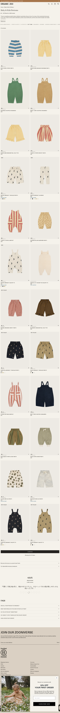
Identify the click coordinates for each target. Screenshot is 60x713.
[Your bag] (55, 4)
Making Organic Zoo (34, 664)
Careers (32, 669)
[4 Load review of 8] (29, 592)
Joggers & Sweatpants (51, 24)
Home (2, 7)
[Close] (59, 1)
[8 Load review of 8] (39, 592)
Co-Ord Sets (23, 24)
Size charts (3, 669)
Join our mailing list (5, 671)
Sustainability (33, 666)
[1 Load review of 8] (21, 592)
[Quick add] (29, 66)
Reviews (32, 673)
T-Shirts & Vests (15, 24)
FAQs (2, 664)
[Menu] (58, 4)
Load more (30, 551)
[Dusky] (4, 198)
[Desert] (34, 198)
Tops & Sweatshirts (5, 24)
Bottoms (30, 24)
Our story (32, 662)
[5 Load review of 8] (31, 592)
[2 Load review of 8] (23, 592)
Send (58, 642)
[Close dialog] (56, 678)
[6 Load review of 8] (34, 592)
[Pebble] (37, 198)
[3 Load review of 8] (26, 592)
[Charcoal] (2, 198)
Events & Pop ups (34, 667)
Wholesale (3, 667)
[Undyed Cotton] (4, 372)
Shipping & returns (5, 662)
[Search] (49, 4)
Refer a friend (4, 673)
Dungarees (36, 24)
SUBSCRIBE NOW (44, 704)
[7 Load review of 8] (36, 592)
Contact (2, 666)
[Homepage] (24, 4)
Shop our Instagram (34, 671)
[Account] (52, 4)
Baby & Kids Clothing (8, 7)
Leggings (42, 24)
